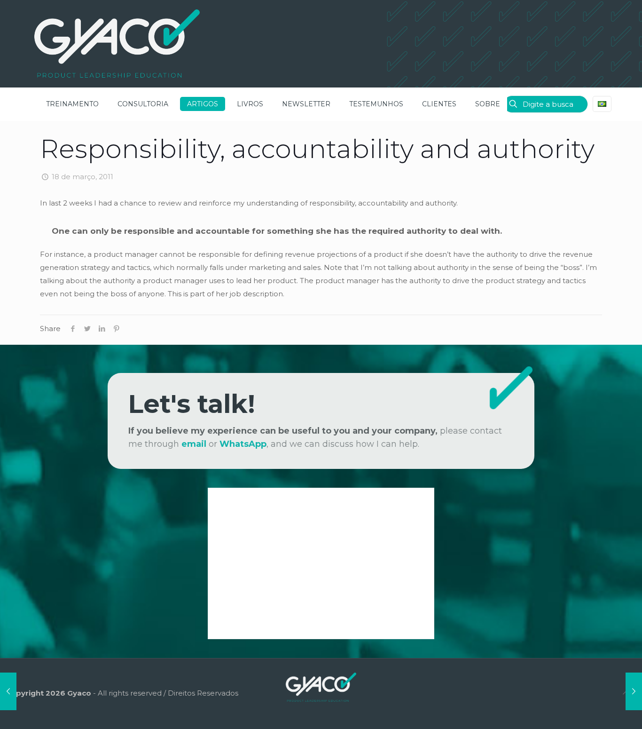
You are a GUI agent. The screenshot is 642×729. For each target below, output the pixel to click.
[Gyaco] (117, 43)
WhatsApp (242, 444)
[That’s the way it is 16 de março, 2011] (8, 691)
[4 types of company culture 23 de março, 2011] (634, 691)
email (193, 444)
